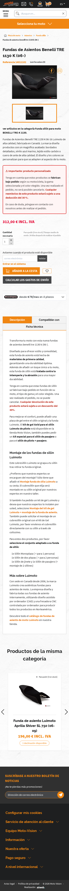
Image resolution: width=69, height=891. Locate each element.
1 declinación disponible (34, 743)
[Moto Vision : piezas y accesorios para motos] (11, 4)
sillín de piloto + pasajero (32, 440)
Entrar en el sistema (14, 263)
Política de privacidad (28, 883)
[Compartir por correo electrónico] (60, 70)
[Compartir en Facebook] (52, 70)
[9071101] (34, 694)
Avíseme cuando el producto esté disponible (27, 252)
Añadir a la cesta (24, 271)
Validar (42, 258)
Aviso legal (9, 883)
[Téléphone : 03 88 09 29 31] (31, 4)
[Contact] (23, 4)
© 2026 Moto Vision (52, 883)
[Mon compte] (40, 4)
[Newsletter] (60, 794)
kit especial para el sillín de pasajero (33, 436)
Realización (30, 887)
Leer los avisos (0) (37, 62)
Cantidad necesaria (8, 234)
